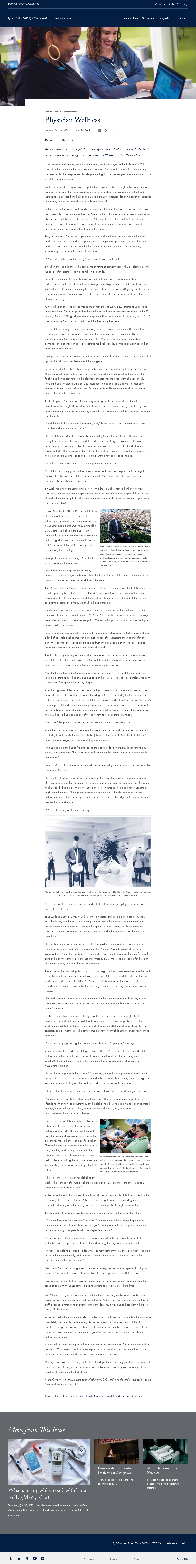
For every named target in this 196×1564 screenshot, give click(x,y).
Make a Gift (174, 4)
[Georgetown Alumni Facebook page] (12, 1558)
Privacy (137, 1558)
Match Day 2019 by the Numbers (162, 1471)
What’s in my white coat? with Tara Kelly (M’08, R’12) (47, 1494)
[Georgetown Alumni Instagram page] (20, 1558)
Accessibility (89, 1558)
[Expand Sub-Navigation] (174, 18)
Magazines (165, 18)
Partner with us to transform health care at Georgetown (116, 1471)
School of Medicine (132, 1396)
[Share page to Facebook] (99, 130)
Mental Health (114, 1396)
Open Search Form (185, 4)
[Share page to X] (106, 130)
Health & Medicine (95, 1396)
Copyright (114, 1558)
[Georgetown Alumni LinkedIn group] (43, 1558)
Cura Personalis (77, 1396)
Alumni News (131, 18)
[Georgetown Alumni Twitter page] (28, 1558)
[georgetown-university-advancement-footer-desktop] (40, 18)
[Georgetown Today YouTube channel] (36, 1558)
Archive (184, 18)
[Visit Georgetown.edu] (24, 4)
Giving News (148, 18)
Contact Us (160, 4)
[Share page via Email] (113, 130)
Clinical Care (61, 1396)
